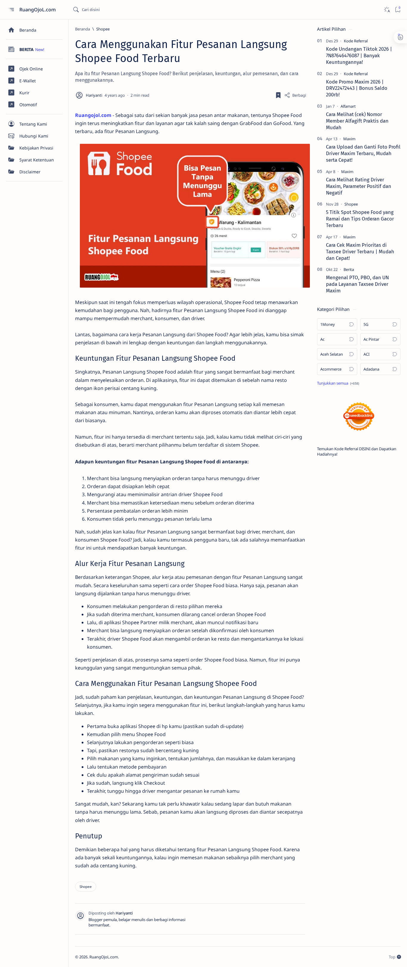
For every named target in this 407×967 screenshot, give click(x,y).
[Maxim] (349, 139)
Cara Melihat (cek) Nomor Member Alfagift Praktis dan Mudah (357, 120)
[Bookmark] (397, 9)
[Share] (295, 95)
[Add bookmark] (278, 95)
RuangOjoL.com (38, 9)
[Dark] (386, 9)
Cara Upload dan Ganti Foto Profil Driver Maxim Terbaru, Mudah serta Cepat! (363, 153)
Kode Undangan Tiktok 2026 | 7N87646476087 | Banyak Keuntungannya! (359, 55)
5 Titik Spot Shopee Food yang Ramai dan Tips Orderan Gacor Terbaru (360, 218)
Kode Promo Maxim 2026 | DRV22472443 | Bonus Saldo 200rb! (356, 88)
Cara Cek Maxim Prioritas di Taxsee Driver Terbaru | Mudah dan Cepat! (360, 251)
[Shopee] (85, 887)
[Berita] (349, 269)
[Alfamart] (348, 106)
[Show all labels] (338, 383)
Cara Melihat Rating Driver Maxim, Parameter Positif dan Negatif (358, 186)
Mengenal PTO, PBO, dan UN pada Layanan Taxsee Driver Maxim (357, 284)
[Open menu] (11, 9)
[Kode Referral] (356, 41)
